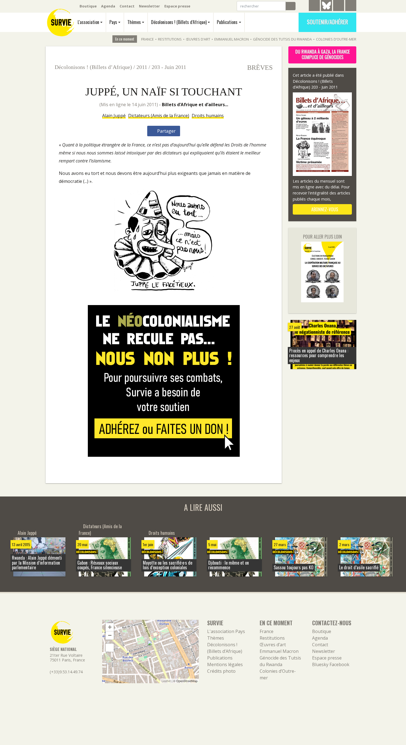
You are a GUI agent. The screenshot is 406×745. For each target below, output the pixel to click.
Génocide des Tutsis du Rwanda (282, 39)
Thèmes (134, 22)
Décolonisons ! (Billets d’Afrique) (179, 22)
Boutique (88, 6)
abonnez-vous (324, 209)
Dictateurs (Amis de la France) (158, 116)
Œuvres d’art (198, 39)
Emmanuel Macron (231, 39)
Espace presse (177, 6)
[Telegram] (314, 6)
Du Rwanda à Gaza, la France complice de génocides (322, 54)
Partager (166, 131)
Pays (113, 22)
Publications (227, 22)
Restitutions (170, 39)
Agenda (108, 6)
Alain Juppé (114, 116)
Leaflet (166, 681)
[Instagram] (350, 6)
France (147, 39)
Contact (127, 6)
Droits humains (208, 116)
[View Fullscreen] (110, 647)
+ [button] (110, 627)
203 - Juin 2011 (169, 67)
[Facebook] (338, 6)
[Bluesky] (326, 9)
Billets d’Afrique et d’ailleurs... (195, 105)
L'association (88, 22)
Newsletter (149, 6)
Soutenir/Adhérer (327, 22)
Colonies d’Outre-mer (336, 39)
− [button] (110, 635)
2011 (141, 67)
